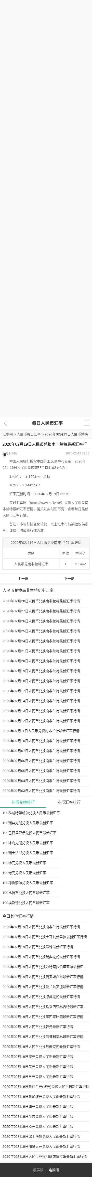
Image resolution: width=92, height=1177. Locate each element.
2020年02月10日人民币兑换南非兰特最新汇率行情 (41, 741)
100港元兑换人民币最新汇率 (24, 873)
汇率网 (7, 434)
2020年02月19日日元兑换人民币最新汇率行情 (37, 1077)
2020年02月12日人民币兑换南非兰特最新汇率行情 (41, 721)
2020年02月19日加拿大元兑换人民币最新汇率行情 (41, 1147)
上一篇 (23, 579)
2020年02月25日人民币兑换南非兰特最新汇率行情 (41, 631)
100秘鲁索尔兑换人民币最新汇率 (27, 883)
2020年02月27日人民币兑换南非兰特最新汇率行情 (41, 611)
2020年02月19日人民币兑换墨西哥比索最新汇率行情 (42, 1017)
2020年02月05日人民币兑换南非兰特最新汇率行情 (41, 771)
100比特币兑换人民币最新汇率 (26, 893)
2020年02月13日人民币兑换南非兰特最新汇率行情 (41, 711)
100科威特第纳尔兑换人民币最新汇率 (31, 813)
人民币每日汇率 (29, 434)
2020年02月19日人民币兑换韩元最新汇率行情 (37, 1027)
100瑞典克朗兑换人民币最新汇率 (27, 823)
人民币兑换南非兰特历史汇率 (27, 590)
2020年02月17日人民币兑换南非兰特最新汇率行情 (41, 691)
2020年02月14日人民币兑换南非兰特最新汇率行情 (41, 701)
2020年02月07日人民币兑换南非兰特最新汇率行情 (41, 751)
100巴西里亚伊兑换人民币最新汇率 (29, 833)
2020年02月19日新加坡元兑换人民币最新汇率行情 (41, 1097)
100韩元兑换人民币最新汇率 (24, 863)
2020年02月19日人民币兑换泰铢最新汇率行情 (37, 947)
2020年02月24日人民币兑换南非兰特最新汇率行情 (41, 641)
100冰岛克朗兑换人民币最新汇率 (27, 843)
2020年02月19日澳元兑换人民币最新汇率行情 (37, 1107)
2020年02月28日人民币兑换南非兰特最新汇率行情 (41, 601)
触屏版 (38, 1170)
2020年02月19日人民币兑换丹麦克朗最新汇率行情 (41, 1047)
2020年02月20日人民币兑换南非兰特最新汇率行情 (41, 661)
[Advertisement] (46, 208)
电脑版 (54, 1170)
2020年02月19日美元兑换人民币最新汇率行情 (37, 1067)
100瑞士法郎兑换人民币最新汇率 (27, 853)
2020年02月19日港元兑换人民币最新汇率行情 (37, 1057)
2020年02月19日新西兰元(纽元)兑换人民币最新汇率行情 (45, 1087)
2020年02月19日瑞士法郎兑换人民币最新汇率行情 (41, 1137)
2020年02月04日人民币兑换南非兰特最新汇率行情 (41, 781)
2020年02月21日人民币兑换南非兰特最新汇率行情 (41, 651)
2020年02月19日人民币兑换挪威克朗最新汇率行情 (41, 997)
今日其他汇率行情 (18, 916)
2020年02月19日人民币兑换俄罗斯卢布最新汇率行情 (42, 977)
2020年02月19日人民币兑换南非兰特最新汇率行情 (41, 671)
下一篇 (69, 579)
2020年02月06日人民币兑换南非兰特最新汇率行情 (41, 761)
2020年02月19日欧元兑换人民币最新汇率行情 (37, 1127)
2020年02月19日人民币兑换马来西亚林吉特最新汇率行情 (46, 1007)
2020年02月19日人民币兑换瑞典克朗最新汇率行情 (41, 957)
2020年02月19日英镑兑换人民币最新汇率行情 (37, 1117)
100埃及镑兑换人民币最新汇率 (26, 903)
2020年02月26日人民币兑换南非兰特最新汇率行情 (41, 621)
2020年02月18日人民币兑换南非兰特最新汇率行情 (41, 681)
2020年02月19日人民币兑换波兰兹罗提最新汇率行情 (42, 987)
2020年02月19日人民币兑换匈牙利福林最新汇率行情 (42, 1037)
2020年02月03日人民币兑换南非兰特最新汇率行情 (41, 791)
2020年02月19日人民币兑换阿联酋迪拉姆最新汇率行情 (44, 1156)
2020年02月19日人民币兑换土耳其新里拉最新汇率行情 (44, 937)
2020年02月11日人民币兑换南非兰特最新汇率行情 (40, 731)
